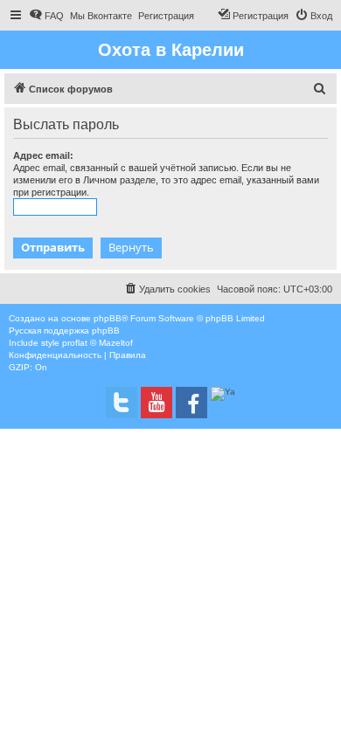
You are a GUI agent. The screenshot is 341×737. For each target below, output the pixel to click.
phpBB (108, 318)
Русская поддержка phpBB (64, 330)
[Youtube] (156, 402)
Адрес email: (43, 155)
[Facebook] (191, 402)
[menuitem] (46, 15)
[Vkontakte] (121, 402)
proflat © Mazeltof (97, 343)
